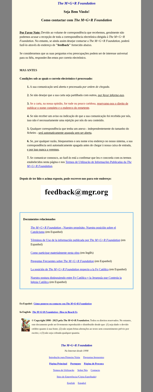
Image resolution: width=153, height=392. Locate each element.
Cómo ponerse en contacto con (63, 303)
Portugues (75, 363)
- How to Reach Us (54, 312)
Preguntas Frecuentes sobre (62, 261)
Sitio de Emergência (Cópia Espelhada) (76, 376)
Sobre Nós (82, 370)
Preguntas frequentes (93, 357)
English (71, 383)
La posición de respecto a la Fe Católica (70, 269)
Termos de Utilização (63, 370)
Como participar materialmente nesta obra (55, 252)
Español (82, 383)
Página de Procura (94, 363)
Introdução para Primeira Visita (64, 357)
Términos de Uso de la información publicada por (75, 240)
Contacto (95, 370)
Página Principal (58, 363)
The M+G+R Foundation (77, 3)
